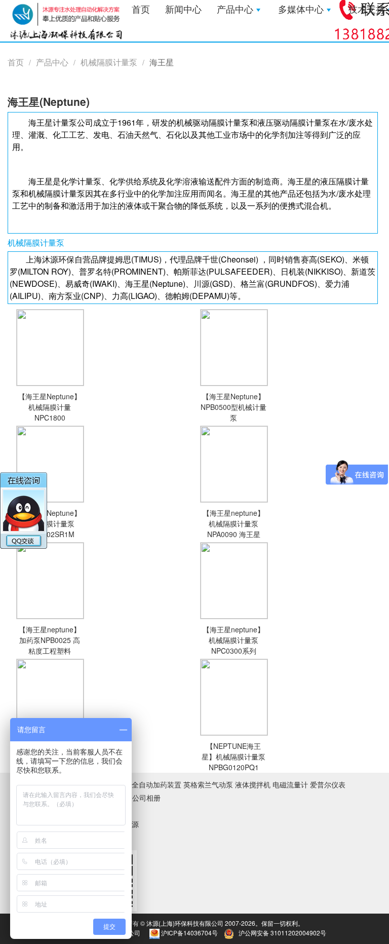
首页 (141, 10)
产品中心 (235, 10)
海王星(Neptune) (49, 101)
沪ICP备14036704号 (189, 932)
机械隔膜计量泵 (109, 62)
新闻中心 (183, 10)
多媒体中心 (301, 10)
